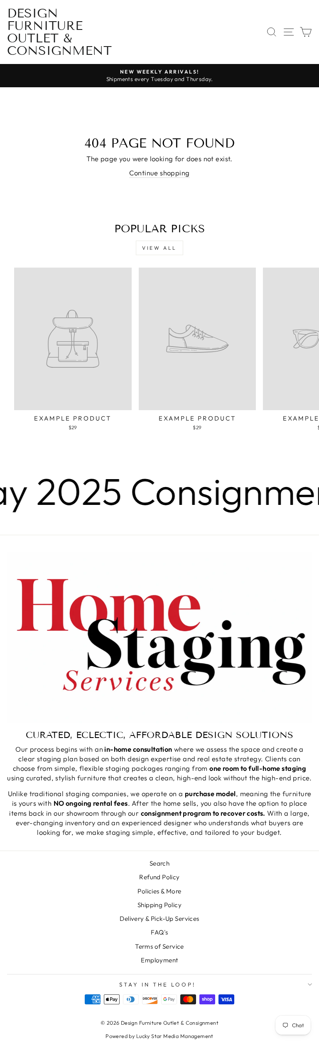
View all (159, 248)
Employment (159, 960)
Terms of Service (159, 946)
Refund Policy (159, 877)
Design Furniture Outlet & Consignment (59, 32)
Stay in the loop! (157, 984)
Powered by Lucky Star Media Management (159, 1036)
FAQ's (159, 932)
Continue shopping (159, 172)
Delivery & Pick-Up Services (159, 918)
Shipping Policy (159, 905)
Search (159, 863)
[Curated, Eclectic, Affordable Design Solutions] (159, 637)
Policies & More (159, 891)
